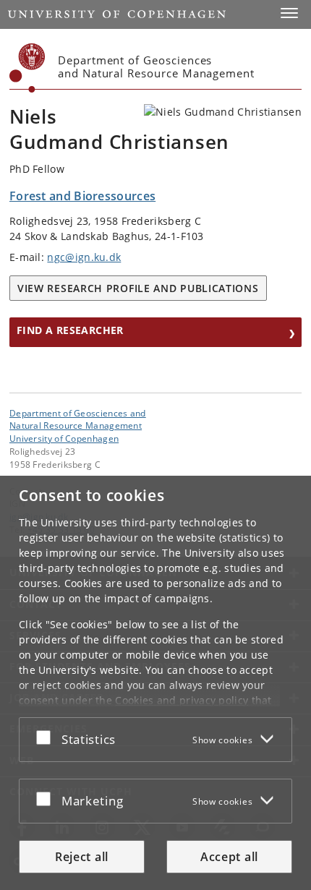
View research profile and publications (138, 288)
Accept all (229, 857)
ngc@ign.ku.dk (84, 257)
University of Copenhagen (64, 438)
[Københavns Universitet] (27, 68)
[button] (289, 13)
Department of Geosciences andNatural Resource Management (77, 419)
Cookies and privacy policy (181, 700)
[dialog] (155, 683)
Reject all (81, 857)
